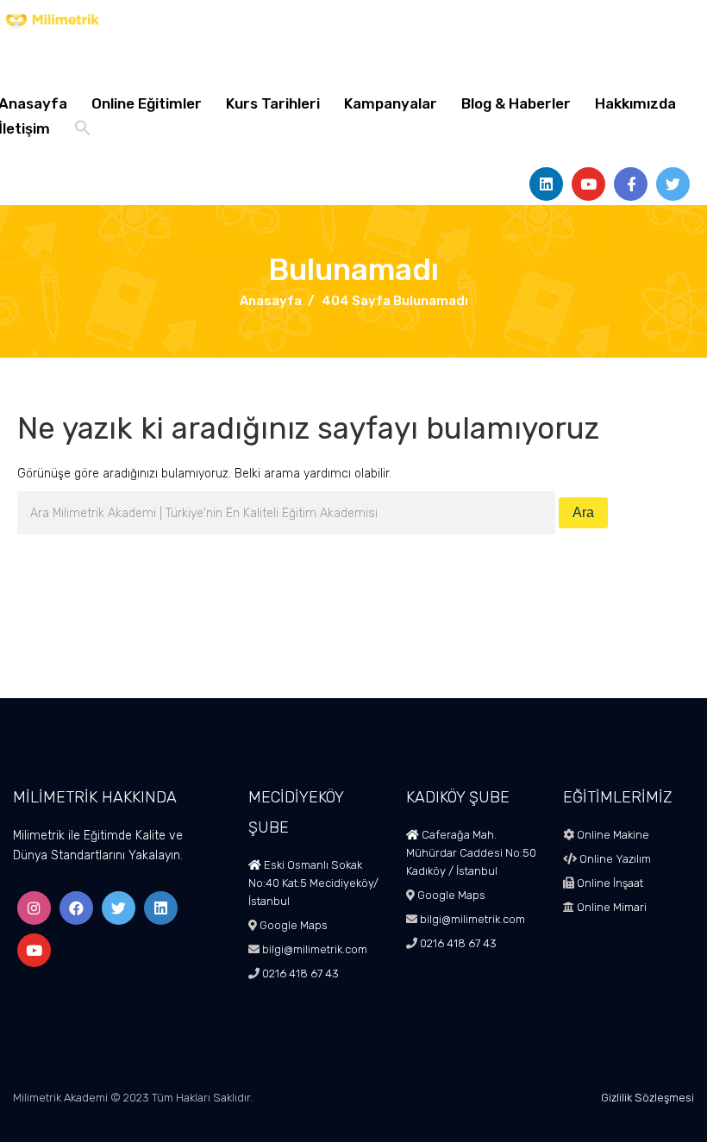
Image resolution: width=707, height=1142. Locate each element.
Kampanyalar (390, 103)
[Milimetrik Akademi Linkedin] (161, 908)
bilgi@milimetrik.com (314, 949)
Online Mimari (610, 907)
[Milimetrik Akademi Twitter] (118, 908)
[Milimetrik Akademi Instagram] (34, 908)
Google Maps (294, 925)
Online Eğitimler (146, 103)
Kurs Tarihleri (273, 103)
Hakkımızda (635, 103)
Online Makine (611, 834)
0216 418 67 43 (299, 973)
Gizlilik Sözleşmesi (647, 1097)
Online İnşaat (608, 883)
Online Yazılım (614, 858)
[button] (82, 130)
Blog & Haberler (516, 103)
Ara (583, 512)
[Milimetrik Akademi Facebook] (76, 908)
